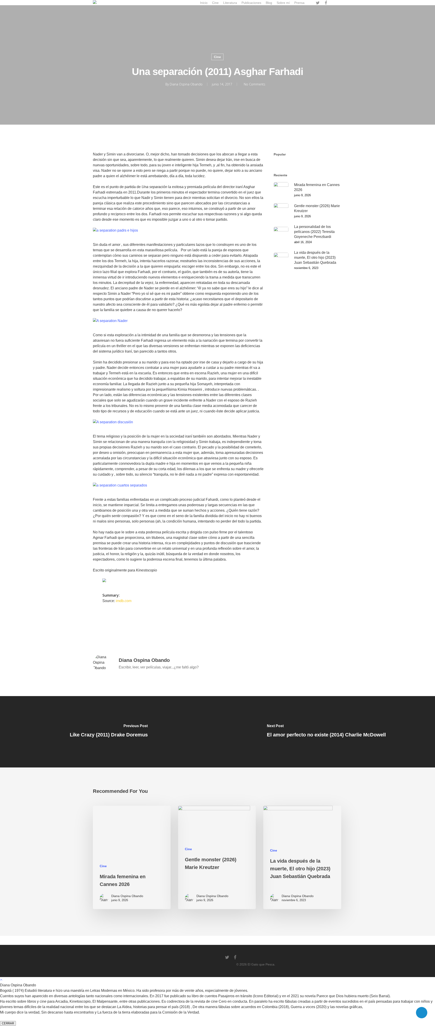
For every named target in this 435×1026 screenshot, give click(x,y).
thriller (245, 623)
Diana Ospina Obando (186, 84)
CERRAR (8, 1023)
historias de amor (187, 623)
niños (229, 623)
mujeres (213, 623)
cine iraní (102, 623)
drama (121, 623)
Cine (217, 57)
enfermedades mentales (150, 623)
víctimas (101, 632)
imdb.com (123, 601)
